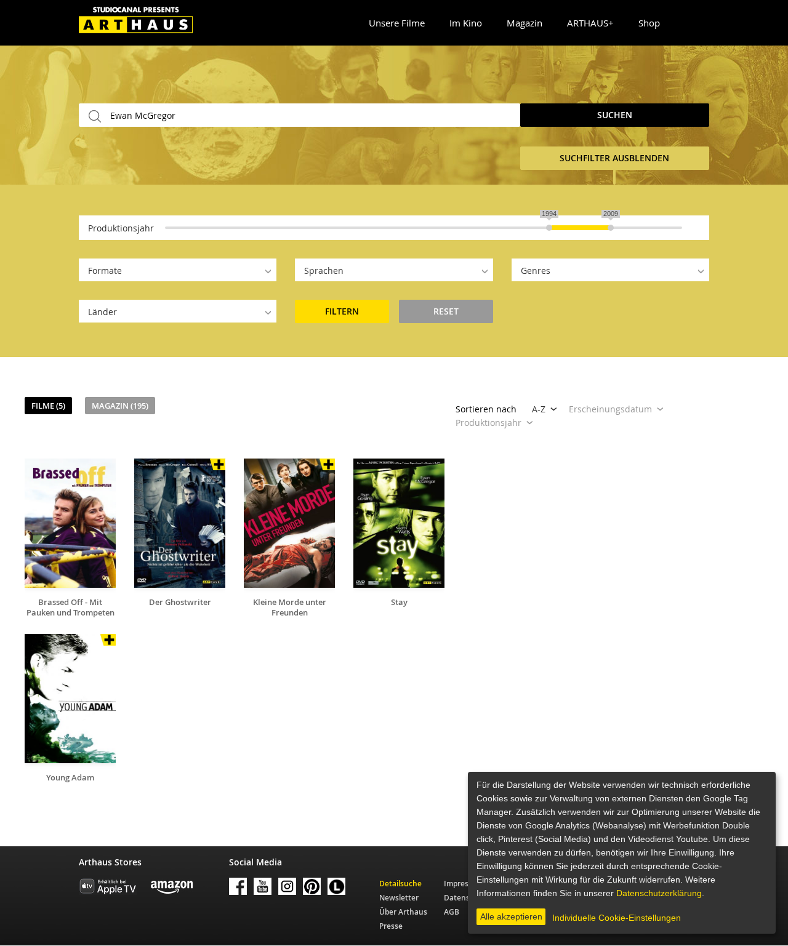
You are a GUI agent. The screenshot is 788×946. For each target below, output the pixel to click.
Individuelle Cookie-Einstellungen (616, 918)
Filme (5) (48, 405)
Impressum (464, 883)
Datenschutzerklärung (659, 893)
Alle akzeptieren (511, 916)
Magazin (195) (120, 405)
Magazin (524, 23)
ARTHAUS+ (590, 23)
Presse (391, 926)
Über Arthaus (403, 911)
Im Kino (465, 23)
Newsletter (399, 897)
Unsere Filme (397, 23)
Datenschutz (467, 897)
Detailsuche (400, 883)
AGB (451, 911)
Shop (649, 23)
